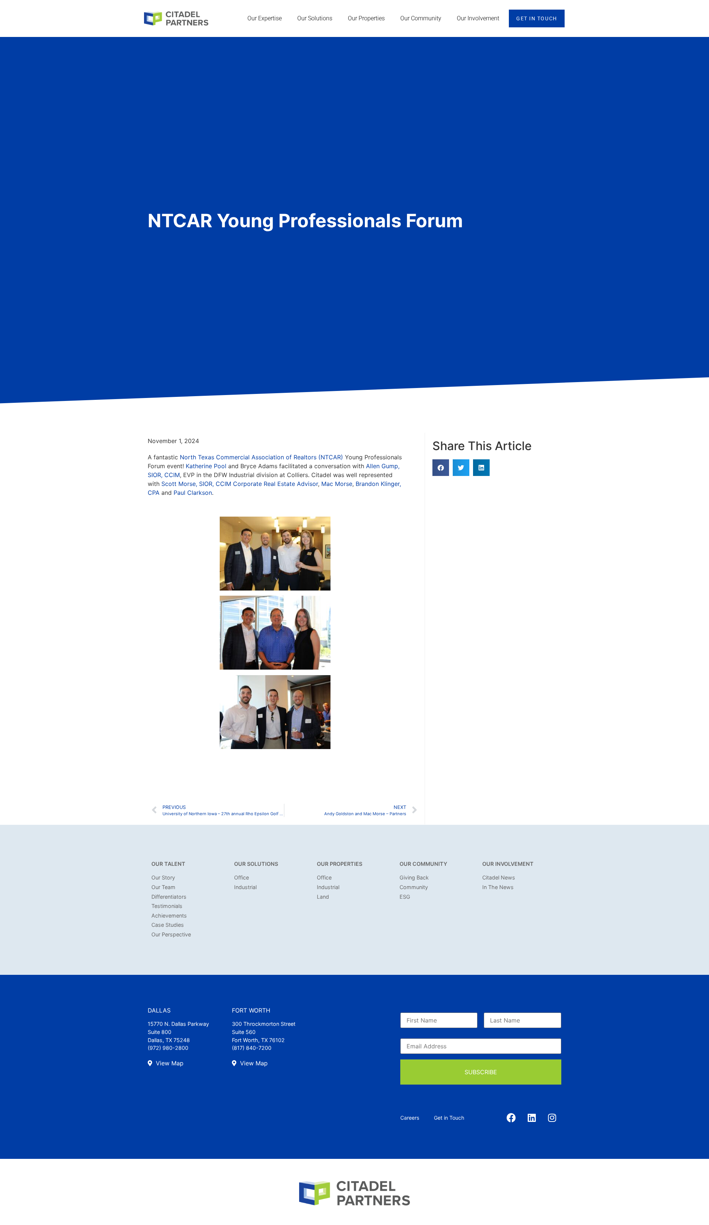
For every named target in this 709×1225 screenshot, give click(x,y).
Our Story (163, 877)
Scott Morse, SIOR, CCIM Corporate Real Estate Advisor (239, 483)
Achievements (169, 915)
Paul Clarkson (193, 492)
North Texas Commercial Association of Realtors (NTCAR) (261, 457)
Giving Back (414, 877)
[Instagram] (552, 1117)
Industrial (245, 887)
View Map (169, 1063)
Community (414, 887)
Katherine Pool (206, 466)
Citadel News (498, 877)
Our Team (163, 887)
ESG (405, 897)
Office (241, 877)
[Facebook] (511, 1117)
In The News (498, 887)
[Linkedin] (532, 1117)
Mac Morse (336, 483)
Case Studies (167, 925)
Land (323, 897)
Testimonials (166, 906)
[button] (440, 467)
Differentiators (168, 897)
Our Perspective (171, 934)
